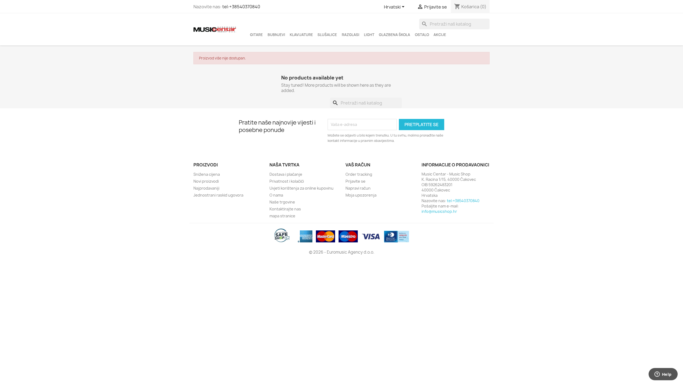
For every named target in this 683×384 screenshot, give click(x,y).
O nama (276, 195)
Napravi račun (358, 188)
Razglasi (350, 34)
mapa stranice (282, 215)
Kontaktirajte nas (285, 208)
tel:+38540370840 (241, 7)
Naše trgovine (282, 202)
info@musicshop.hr (439, 211)
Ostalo (422, 34)
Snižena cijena (206, 174)
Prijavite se (356, 181)
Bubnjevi (276, 34)
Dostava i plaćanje (285, 174)
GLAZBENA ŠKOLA (394, 34)
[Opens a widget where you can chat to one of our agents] (663, 374)
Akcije (440, 34)
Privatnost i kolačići (286, 181)
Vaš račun (358, 165)
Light (369, 34)
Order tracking (359, 174)
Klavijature (301, 34)
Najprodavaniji (206, 188)
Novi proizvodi (206, 181)
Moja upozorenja (361, 195)
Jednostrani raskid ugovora (218, 195)
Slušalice (327, 34)
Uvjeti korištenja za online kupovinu (301, 188)
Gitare (256, 34)
